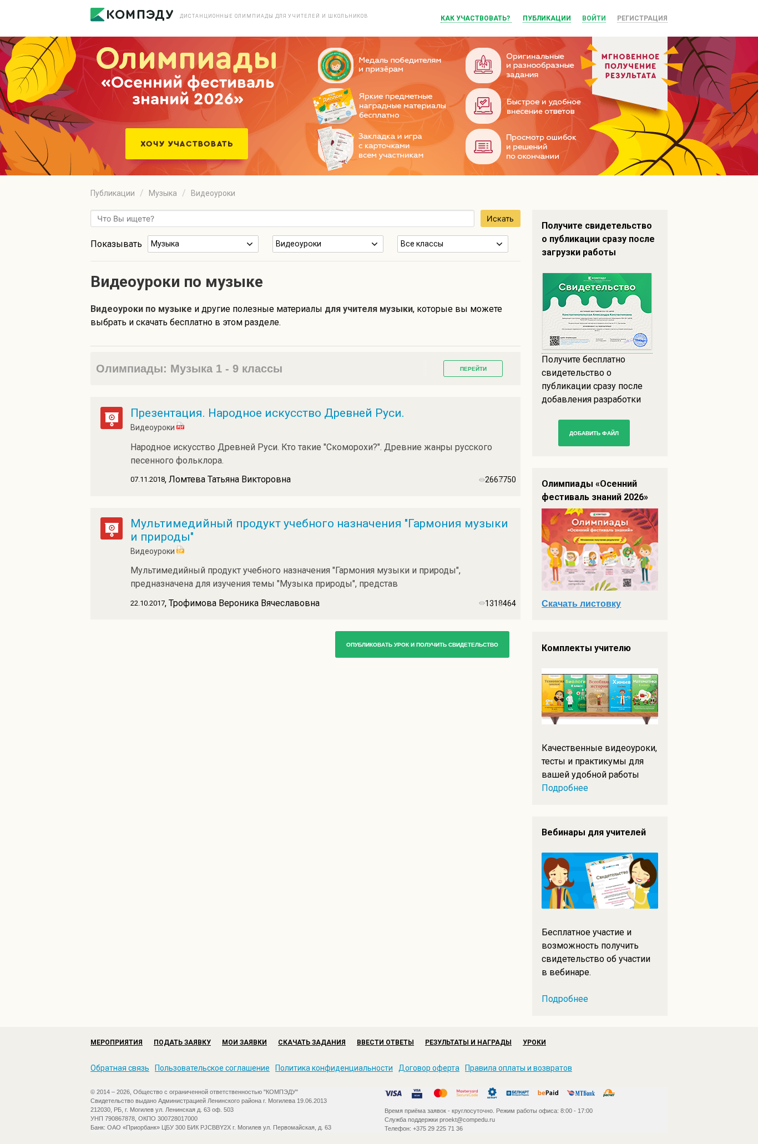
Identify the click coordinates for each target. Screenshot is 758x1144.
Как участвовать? (476, 18)
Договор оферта (428, 1068)
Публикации (547, 18)
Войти (594, 18)
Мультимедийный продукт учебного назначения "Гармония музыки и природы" (319, 530)
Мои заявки (244, 1042)
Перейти (473, 369)
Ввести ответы (385, 1042)
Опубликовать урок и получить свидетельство (422, 645)
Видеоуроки (213, 193)
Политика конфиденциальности (334, 1068)
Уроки (534, 1042)
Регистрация (642, 18)
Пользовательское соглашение (212, 1068)
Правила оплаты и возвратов (518, 1068)
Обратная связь (119, 1068)
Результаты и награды (468, 1042)
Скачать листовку (581, 603)
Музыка (163, 193)
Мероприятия (116, 1042)
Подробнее (565, 788)
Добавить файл (594, 433)
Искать (500, 218)
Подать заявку (182, 1042)
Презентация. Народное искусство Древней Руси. (267, 413)
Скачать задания (312, 1042)
